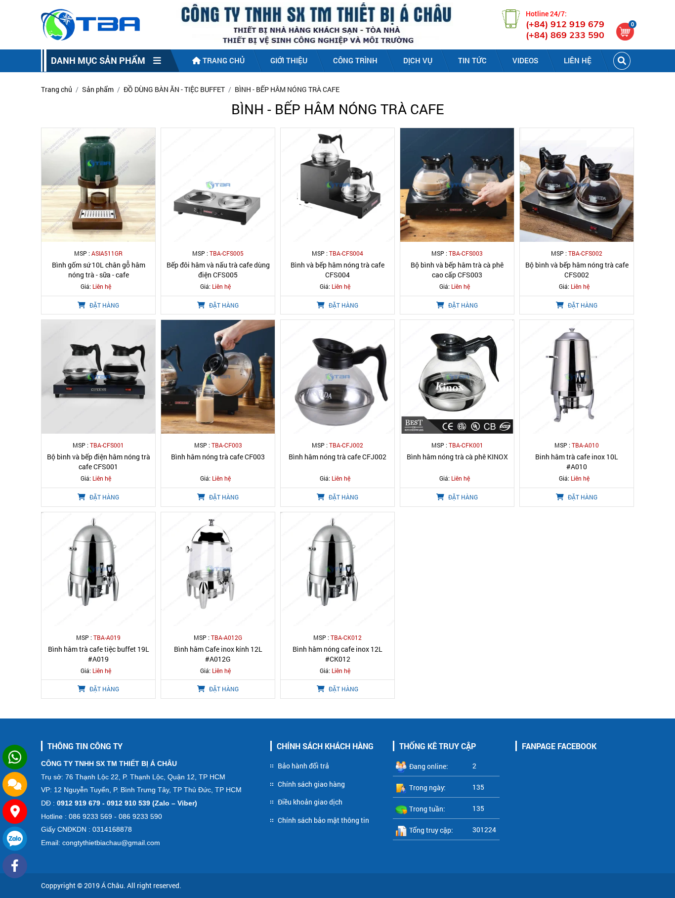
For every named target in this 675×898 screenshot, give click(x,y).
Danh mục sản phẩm (102, 60)
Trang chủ (223, 60)
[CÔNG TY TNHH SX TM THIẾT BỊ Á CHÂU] (90, 24)
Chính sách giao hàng (311, 784)
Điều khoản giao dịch (310, 802)
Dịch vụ (417, 60)
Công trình (355, 60)
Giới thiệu (288, 60)
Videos (525, 60)
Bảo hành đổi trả (303, 765)
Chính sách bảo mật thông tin (323, 820)
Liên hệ (577, 60)
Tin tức (472, 60)
